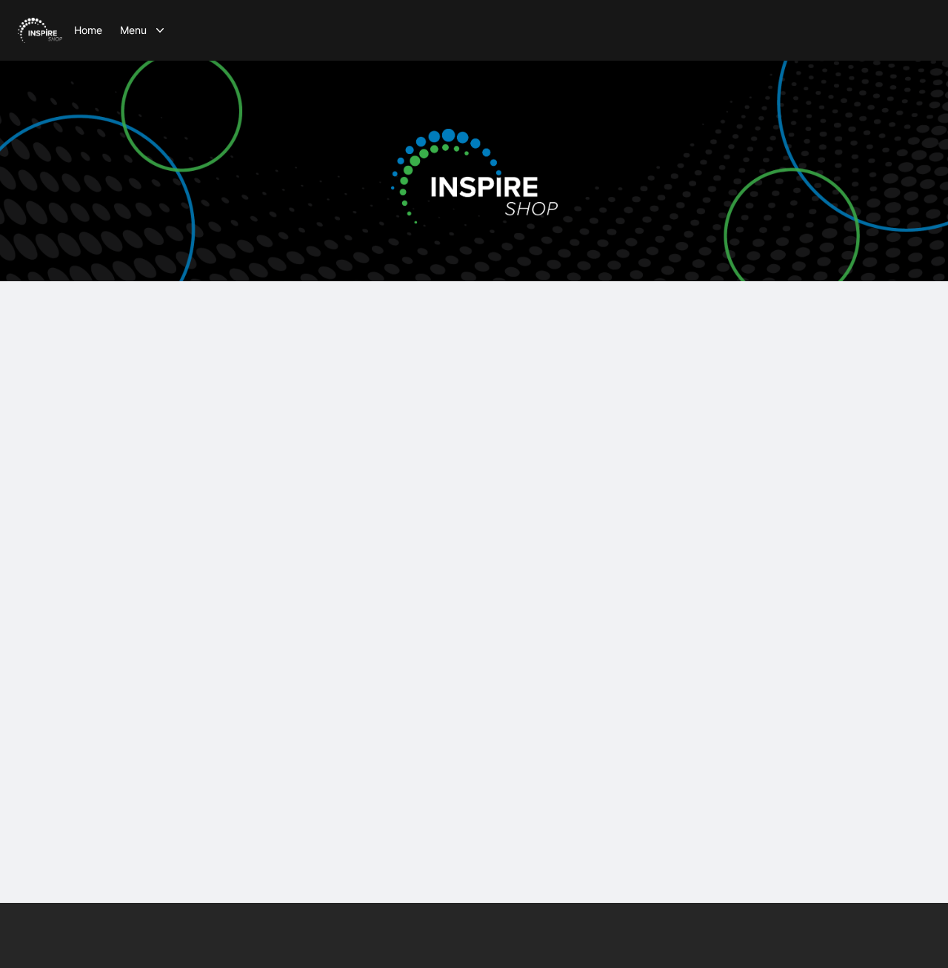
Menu (133, 30)
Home (88, 30)
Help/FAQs (511, 960)
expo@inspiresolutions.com (474, 512)
